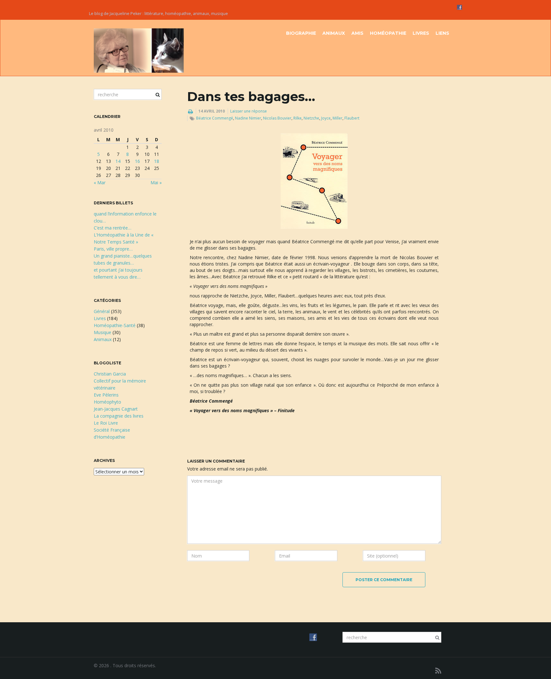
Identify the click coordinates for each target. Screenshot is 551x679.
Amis (357, 33)
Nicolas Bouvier (277, 118)
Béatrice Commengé (214, 118)
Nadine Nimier (248, 118)
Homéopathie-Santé (115, 325)
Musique (102, 332)
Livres (421, 33)
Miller (337, 118)
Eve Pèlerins (106, 395)
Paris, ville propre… (113, 249)
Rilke (297, 118)
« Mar (100, 182)
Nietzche (311, 118)
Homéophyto (107, 402)
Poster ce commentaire (384, 579)
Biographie (301, 33)
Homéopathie (388, 33)
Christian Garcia (110, 374)
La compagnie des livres (118, 416)
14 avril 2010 (211, 111)
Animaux (333, 33)
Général (102, 311)
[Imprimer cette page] (190, 111)
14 (118, 161)
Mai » (156, 182)
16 (137, 161)
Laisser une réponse (248, 111)
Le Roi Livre (106, 423)
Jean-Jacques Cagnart (116, 409)
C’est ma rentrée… (112, 228)
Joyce (326, 118)
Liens (442, 33)
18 (156, 161)
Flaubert (351, 118)
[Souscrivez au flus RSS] (438, 670)
